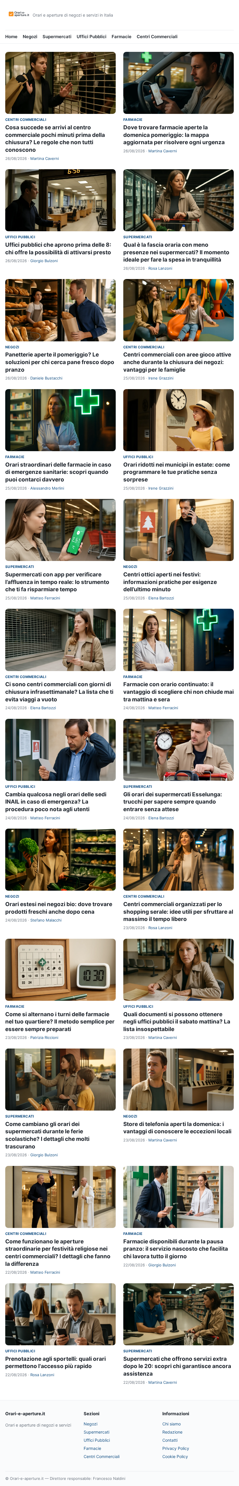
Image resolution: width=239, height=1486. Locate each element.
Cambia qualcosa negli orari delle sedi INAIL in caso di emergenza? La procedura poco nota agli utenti (55, 802)
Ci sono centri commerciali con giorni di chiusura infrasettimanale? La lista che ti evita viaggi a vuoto (59, 692)
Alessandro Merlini (47, 488)
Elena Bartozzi (161, 598)
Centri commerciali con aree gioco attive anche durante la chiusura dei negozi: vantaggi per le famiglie (177, 362)
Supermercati (57, 36)
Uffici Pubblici (91, 36)
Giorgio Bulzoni (44, 260)
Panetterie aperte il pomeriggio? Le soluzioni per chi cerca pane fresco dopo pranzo (59, 362)
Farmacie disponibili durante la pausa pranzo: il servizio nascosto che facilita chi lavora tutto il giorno (175, 1249)
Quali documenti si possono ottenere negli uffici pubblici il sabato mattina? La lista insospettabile (176, 1022)
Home (11, 36)
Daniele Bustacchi (46, 378)
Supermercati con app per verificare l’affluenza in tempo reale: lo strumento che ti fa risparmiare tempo (57, 582)
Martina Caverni (44, 158)
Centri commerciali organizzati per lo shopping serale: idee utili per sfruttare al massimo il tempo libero (178, 911)
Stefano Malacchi (45, 920)
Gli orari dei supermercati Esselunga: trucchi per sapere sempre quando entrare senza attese (172, 802)
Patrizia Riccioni (44, 1037)
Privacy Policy (175, 1448)
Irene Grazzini (160, 378)
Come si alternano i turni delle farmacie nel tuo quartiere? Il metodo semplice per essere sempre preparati (60, 1022)
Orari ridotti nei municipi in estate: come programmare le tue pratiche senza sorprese (176, 472)
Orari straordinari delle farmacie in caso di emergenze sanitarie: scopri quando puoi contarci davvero (58, 472)
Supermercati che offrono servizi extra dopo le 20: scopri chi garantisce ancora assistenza (177, 1366)
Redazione (172, 1431)
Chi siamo (171, 1423)
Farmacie (121, 36)
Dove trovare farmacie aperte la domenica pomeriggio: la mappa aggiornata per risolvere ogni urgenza (174, 135)
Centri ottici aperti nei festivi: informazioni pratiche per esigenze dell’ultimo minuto (170, 582)
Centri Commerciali (157, 36)
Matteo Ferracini (45, 598)
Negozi (30, 36)
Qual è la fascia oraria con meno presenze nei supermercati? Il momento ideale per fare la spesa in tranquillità (176, 252)
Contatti (170, 1440)
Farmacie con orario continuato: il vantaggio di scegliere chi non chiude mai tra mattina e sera (178, 692)
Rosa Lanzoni (160, 268)
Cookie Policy (175, 1456)
